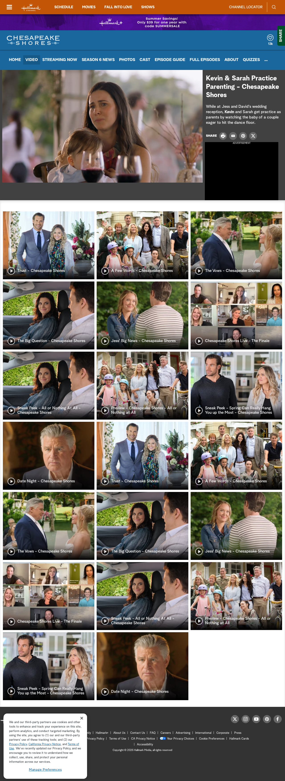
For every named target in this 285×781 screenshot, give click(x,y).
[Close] (81, 718)
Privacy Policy (95, 738)
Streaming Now (59, 60)
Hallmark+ (102, 733)
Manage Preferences (45, 769)
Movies (89, 7)
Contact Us (137, 733)
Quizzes (251, 60)
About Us (119, 733)
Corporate (222, 733)
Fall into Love (118, 7)
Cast (145, 60)
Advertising (183, 733)
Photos (127, 60)
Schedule (63, 7)
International (203, 733)
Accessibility (145, 744)
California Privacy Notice (44, 744)
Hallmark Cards (239, 738)
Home (15, 60)
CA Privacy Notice (143, 738)
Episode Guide (170, 60)
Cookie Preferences (211, 738)
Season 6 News (98, 60)
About (231, 60)
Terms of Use (117, 738)
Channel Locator (246, 7)
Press (237, 733)
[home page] (31, 7)
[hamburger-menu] (9, 7)
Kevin (229, 112)
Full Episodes (205, 60)
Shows (148, 7)
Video (31, 60)
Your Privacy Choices (180, 738)
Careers (166, 733)
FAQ (153, 733)
